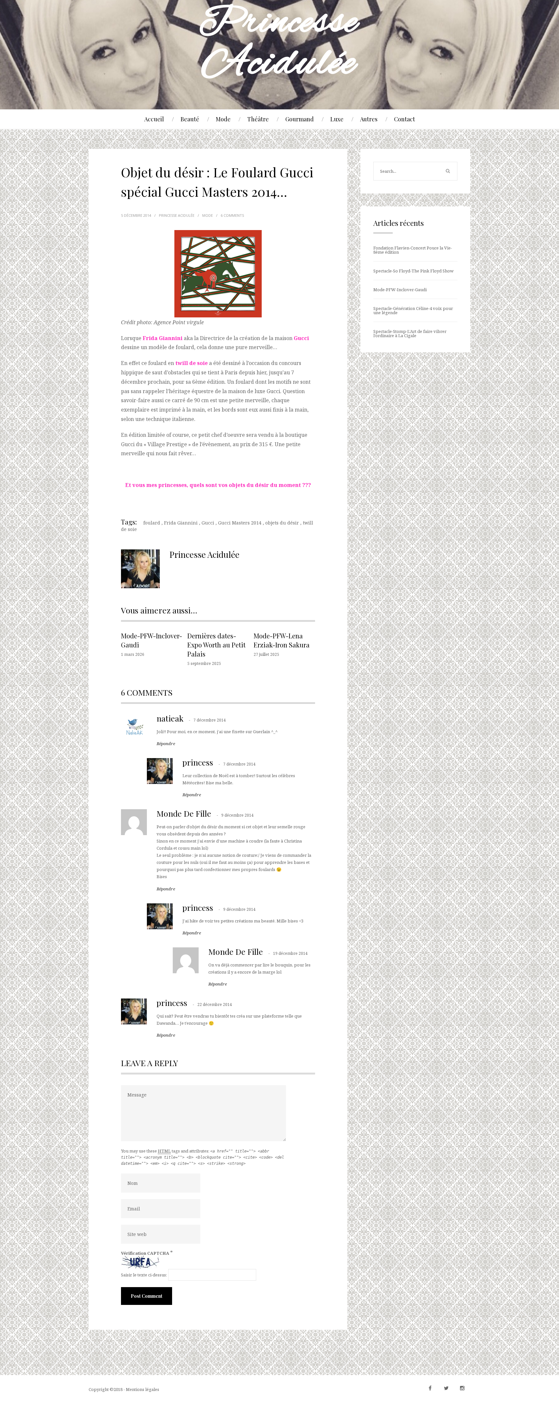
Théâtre (258, 119)
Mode (223, 119)
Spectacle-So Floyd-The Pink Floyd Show (413, 271)
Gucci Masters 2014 (239, 523)
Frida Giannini (181, 523)
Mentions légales (142, 1389)
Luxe (337, 119)
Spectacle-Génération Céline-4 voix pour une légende (413, 310)
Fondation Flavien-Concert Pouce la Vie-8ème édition (412, 250)
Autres (369, 119)
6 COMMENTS (232, 215)
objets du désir (282, 523)
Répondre (166, 744)
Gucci (208, 523)
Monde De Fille (184, 813)
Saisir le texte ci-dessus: (144, 1275)
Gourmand (299, 119)
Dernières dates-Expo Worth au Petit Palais (216, 644)
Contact (404, 119)
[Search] (447, 171)
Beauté (190, 119)
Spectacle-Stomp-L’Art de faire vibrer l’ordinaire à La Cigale (409, 333)
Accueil (154, 119)
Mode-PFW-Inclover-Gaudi (400, 289)
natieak (170, 718)
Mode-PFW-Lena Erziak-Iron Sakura (282, 640)
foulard (151, 523)
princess (197, 762)
